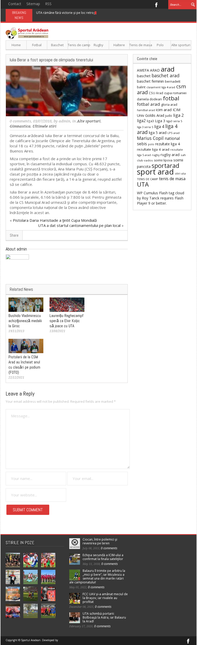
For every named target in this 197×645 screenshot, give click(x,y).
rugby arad (170, 154)
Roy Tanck (150, 198)
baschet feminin (150, 81)
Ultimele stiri (44, 126)
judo (168, 115)
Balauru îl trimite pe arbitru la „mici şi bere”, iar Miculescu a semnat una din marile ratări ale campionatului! (97, 576)
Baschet (57, 45)
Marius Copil (150, 138)
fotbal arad (148, 104)
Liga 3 (160, 120)
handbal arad (146, 110)
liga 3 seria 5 (145, 127)
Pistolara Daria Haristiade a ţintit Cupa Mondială (55, 220)
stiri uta (180, 173)
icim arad (164, 109)
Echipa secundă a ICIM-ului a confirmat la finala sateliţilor (103, 557)
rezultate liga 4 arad (153, 149)
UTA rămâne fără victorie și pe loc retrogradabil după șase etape (83, 13)
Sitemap (33, 3)
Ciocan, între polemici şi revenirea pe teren (100, 541)
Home (16, 45)
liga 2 (178, 115)
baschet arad (166, 75)
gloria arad (169, 104)
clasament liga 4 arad (160, 87)
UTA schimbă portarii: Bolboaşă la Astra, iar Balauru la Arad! (104, 617)
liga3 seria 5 (174, 121)
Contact (14, 3)
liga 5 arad (157, 132)
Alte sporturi (180, 45)
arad (167, 69)
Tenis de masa (139, 45)
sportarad (165, 165)
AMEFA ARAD (148, 70)
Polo (160, 45)
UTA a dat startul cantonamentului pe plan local (79, 225)
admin (64, 121)
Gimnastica (20, 126)
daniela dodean (149, 99)
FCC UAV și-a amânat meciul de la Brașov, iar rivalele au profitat (105, 598)
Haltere (119, 45)
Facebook (156, 4)
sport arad (155, 172)
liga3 (150, 121)
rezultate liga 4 (167, 143)
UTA (143, 184)
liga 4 (159, 126)
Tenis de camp (78, 45)
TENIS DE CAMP (147, 179)
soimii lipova (163, 160)
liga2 (141, 120)
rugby (156, 155)
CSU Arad (156, 93)
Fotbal (37, 45)
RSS (48, 3)
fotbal (171, 98)
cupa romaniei (175, 93)
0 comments (20, 121)
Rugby (98, 45)
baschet (144, 75)
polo (151, 144)
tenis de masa (172, 178)
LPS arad (174, 133)
